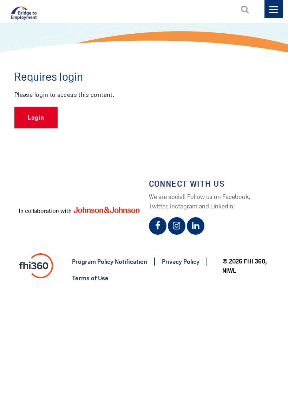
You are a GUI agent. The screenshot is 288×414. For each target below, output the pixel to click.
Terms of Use (90, 278)
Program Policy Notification (109, 262)
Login (36, 117)
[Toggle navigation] (273, 9)
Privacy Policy (180, 262)
